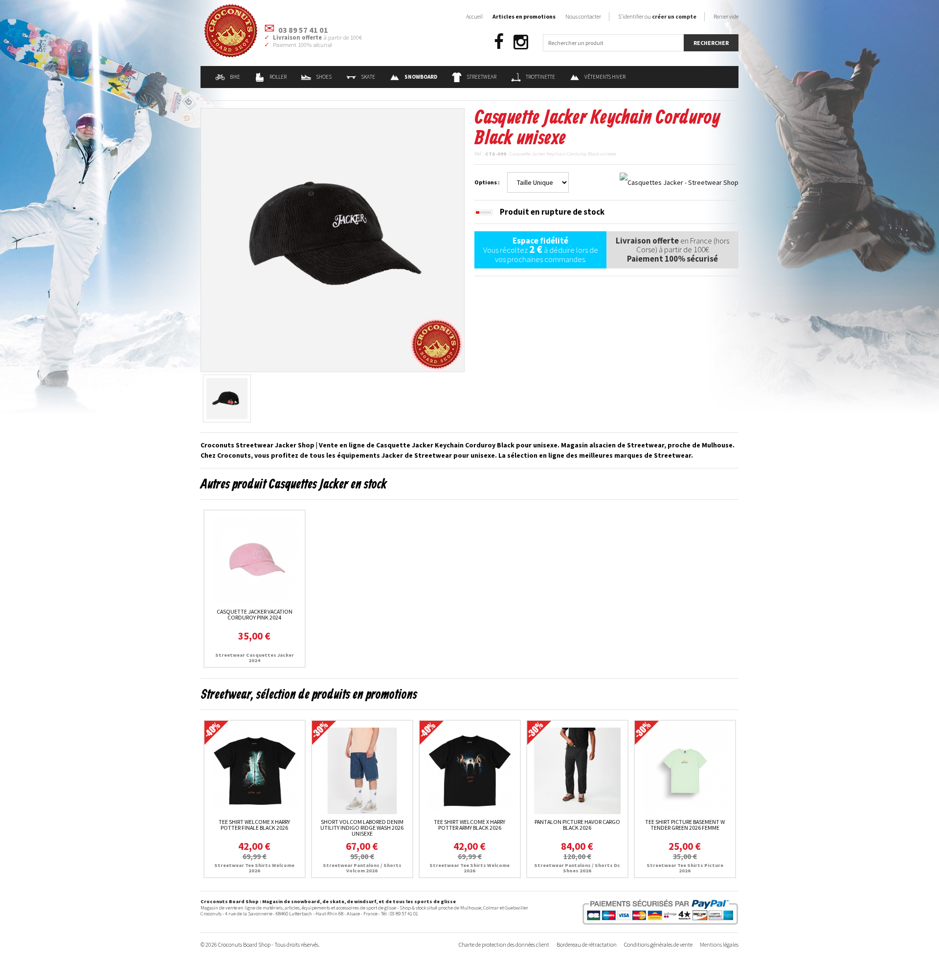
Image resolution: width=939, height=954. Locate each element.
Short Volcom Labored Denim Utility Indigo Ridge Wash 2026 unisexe (361, 827)
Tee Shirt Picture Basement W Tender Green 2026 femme (685, 824)
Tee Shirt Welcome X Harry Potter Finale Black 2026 (254, 824)
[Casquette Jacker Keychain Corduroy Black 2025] (333, 239)
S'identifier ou (657, 16)
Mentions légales (719, 944)
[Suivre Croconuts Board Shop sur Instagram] (521, 42)
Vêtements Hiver (605, 76)
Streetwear (481, 76)
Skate (368, 76)
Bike (235, 76)
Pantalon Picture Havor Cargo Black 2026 (577, 824)
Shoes (324, 76)
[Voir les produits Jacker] (679, 181)
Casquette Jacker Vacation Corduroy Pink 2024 (254, 614)
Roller (278, 76)
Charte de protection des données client (504, 944)
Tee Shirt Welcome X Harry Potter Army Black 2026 (469, 824)
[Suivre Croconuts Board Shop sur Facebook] (499, 42)
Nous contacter (583, 16)
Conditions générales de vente (658, 944)
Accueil (474, 16)
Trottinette (540, 76)
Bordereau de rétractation (587, 944)
